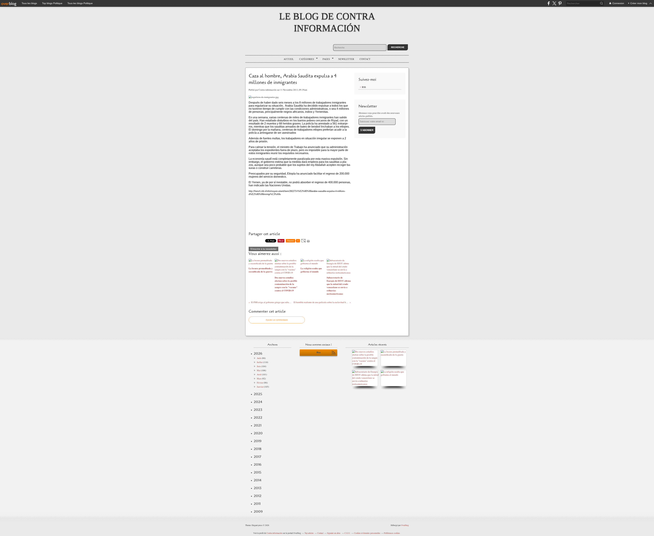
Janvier (260, 386)
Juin (259, 366)
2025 (258, 394)
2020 (258, 433)
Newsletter (346, 59)
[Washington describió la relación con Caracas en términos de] (365, 383)
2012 (257, 496)
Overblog (405, 525)
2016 (257, 464)
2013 (257, 488)
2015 (257, 472)
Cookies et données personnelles (367, 533)
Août (259, 358)
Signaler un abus (334, 533)
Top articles (309, 533)
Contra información (274, 533)
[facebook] (549, 3)
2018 (257, 449)
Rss (319, 352)
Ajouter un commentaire (277, 320)
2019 (257, 441)
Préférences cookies (392, 533)
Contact (365, 59)
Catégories (305, 59)
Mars (259, 378)
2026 (258, 353)
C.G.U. (348, 533)
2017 (257, 457)
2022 (258, 417)
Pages (325, 59)
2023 (258, 410)
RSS (364, 87)
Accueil (289, 59)
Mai (259, 370)
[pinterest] (560, 3)
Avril (259, 374)
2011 (257, 504)
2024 (258, 402)
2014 (257, 480)
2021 (257, 425)
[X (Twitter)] (554, 3)
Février (260, 382)
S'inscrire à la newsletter (263, 249)
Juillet (260, 362)
